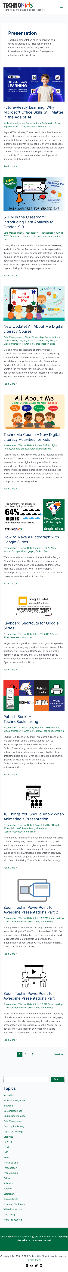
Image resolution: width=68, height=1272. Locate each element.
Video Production (12, 1209)
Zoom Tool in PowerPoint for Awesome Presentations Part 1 (30, 996)
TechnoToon (29, 831)
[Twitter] (36, 1265)
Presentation (33, 123)
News (6, 1157)
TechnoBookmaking (53, 730)
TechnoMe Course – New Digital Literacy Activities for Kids (31, 437)
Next (58, 1054)
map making (57, 918)
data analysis (39, 236)
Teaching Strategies (14, 1204)
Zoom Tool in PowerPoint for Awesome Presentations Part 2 (30, 910)
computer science (20, 236)
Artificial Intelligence (14, 123)
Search (57, 1079)
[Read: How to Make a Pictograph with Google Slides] (33, 515)
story (38, 730)
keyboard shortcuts (21, 637)
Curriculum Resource (14, 1116)
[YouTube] (31, 1265)
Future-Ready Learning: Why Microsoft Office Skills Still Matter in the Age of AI (33, 112)
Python (7, 1178)
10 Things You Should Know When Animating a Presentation (33, 816)
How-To (7, 1141)
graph (31, 551)
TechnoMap (47, 921)
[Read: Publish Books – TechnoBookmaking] (33, 695)
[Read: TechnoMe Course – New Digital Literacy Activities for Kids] (33, 411)
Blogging (8, 1105)
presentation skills (45, 343)
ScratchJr (8, 1193)
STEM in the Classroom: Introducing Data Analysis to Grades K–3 (28, 222)
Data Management (13, 232)
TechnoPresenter (12, 831)
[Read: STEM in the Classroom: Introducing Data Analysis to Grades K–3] (33, 194)
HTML (6, 1147)
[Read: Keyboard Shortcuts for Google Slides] (33, 605)
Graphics (8, 1136)
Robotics (8, 1183)
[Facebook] (26, 1265)
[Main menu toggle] (61, 6)
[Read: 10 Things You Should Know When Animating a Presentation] (33, 796)
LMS (5, 1152)
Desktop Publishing (13, 1126)
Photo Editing (10, 1162)
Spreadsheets (10, 1199)
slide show (41, 828)
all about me (41, 340)
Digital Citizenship (34, 337)
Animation (8, 1095)
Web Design (9, 1214)
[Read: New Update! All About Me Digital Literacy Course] (33, 303)
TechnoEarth (42, 551)
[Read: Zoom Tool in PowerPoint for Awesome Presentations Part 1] (33, 976)
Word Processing (12, 1219)
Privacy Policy (34, 1260)
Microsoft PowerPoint (38, 126)
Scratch (7, 1188)
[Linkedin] (41, 1265)
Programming (10, 1173)
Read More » (10, 166)
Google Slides (19, 448)
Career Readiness (12, 1110)
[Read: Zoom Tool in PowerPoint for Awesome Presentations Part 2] (33, 890)
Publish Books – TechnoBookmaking (20, 719)
